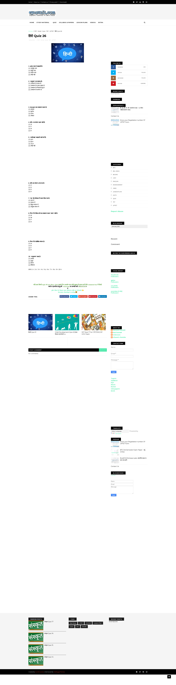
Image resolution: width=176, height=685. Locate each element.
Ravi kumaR (117, 332)
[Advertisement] (110, 12)
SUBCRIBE (143, 83)
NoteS (113, 387)
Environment (117, 185)
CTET (35, 31)
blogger (103, 350)
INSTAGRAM (120, 78)
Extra (100, 22)
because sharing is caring (66, 292)
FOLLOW (143, 72)
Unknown (116, 335)
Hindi (39, 31)
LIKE (144, 67)
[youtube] (140, 2)
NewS (113, 385)
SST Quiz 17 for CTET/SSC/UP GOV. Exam (92, 333)
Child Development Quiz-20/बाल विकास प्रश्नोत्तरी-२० (66, 333)
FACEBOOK (120, 67)
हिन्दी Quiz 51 (32, 332)
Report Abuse (117, 211)
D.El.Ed (88, 623)
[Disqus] (129, 532)
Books (115, 174)
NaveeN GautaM (119, 330)
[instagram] (143, 2)
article (84, 626)
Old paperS (115, 389)
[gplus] (147, 2)
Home (30, 2)
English (115, 181)
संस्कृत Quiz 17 (48, 622)
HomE (113, 475)
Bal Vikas (116, 171)
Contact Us (115, 116)
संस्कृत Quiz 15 (48, 645)
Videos (93, 22)
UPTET (52, 31)
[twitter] (137, 2)
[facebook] (133, 2)
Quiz (54, 22)
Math (115, 195)
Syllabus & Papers (66, 22)
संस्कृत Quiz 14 (48, 657)
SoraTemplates (39, 672)
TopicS (113, 378)
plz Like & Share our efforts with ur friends (67, 290)
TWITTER (120, 72)
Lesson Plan (117, 191)
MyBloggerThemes (59, 672)
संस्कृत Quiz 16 (48, 633)
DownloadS (63, 2)
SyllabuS (114, 380)
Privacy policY (54, 2)
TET (47, 31)
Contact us (44, 2)
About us (36, 2)
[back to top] (169, 676)
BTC (114, 167)
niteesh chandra (119, 337)
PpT (112, 383)
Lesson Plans (81, 22)
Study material (42, 22)
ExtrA (113, 391)
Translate (118, 433)
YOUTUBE (120, 83)
